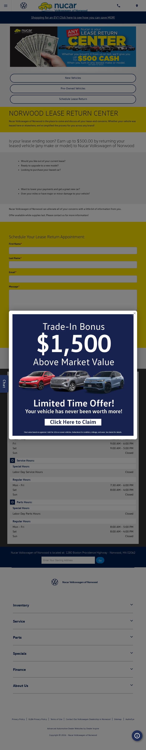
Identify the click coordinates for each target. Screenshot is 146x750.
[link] (134, 313)
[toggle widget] (137, 735)
